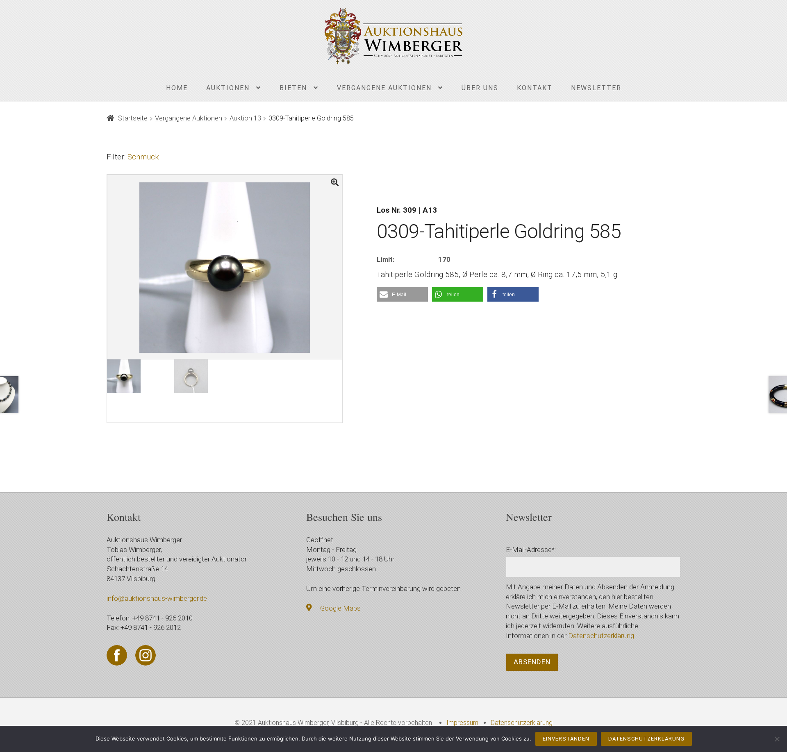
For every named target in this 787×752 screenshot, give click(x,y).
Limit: (385, 259)
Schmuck (143, 156)
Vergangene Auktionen (384, 88)
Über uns (480, 88)
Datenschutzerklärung (601, 636)
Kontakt (535, 88)
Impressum (462, 723)
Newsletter (596, 88)
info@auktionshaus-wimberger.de (157, 598)
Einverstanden (566, 739)
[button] (402, 294)
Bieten (293, 88)
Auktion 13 (245, 118)
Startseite (133, 118)
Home (177, 88)
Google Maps (340, 608)
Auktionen (228, 88)
